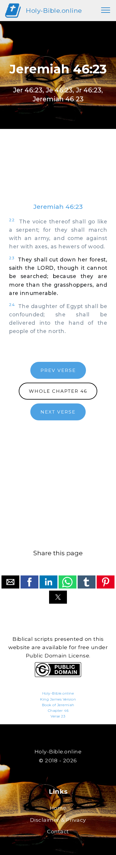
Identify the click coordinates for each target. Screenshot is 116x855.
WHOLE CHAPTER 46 (58, 391)
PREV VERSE (58, 370)
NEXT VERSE (58, 412)
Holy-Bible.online (54, 10)
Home (58, 808)
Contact (58, 831)
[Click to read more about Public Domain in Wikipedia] (58, 675)
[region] (58, 172)
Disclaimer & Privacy (58, 820)
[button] (10, 582)
